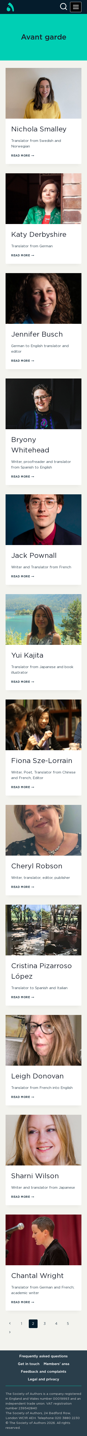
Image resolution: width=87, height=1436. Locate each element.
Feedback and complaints (43, 1371)
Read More (22, 155)
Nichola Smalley (39, 129)
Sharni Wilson (35, 1176)
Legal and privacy (43, 1379)
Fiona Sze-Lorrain (41, 760)
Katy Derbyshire (38, 234)
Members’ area (56, 1364)
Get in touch (28, 1364)
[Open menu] (75, 7)
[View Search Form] (63, 7)
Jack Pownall (34, 555)
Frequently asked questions (43, 1356)
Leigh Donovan (37, 1076)
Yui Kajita (27, 655)
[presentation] (43, 93)
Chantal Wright (37, 1275)
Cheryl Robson (36, 866)
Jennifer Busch (37, 334)
